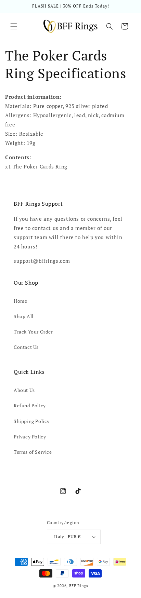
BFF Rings (78, 585)
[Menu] (13, 26)
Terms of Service (33, 452)
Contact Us (26, 347)
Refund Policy (30, 405)
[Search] (109, 26)
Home (20, 301)
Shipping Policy (32, 421)
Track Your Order (33, 331)
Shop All (24, 316)
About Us (24, 390)
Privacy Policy (30, 436)
